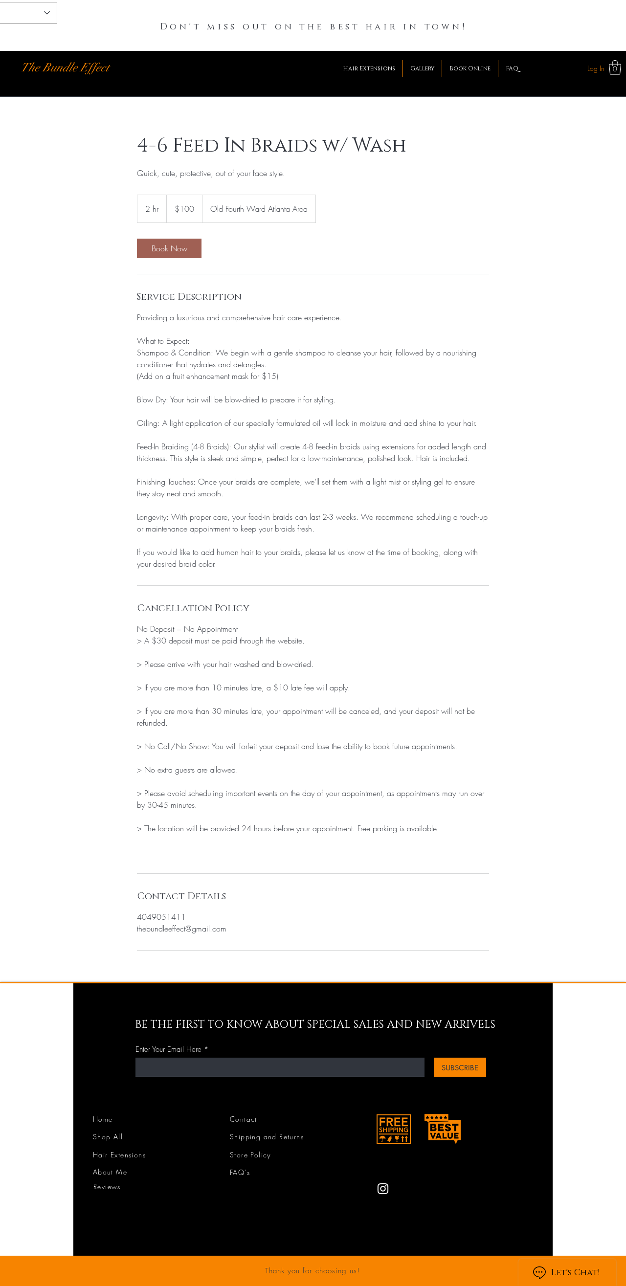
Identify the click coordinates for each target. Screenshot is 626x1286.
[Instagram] (383, 1188)
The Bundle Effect (65, 67)
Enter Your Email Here (168, 1049)
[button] (615, 67)
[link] (169, 248)
